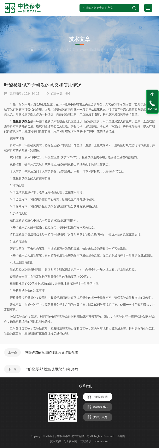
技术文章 (69, 49)
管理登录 (85, 441)
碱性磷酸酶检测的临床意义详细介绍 (51, 352)
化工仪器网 (70, 441)
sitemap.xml (101, 441)
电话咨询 (152, 109)
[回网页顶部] (152, 94)
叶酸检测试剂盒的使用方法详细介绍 (51, 369)
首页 (55, 49)
